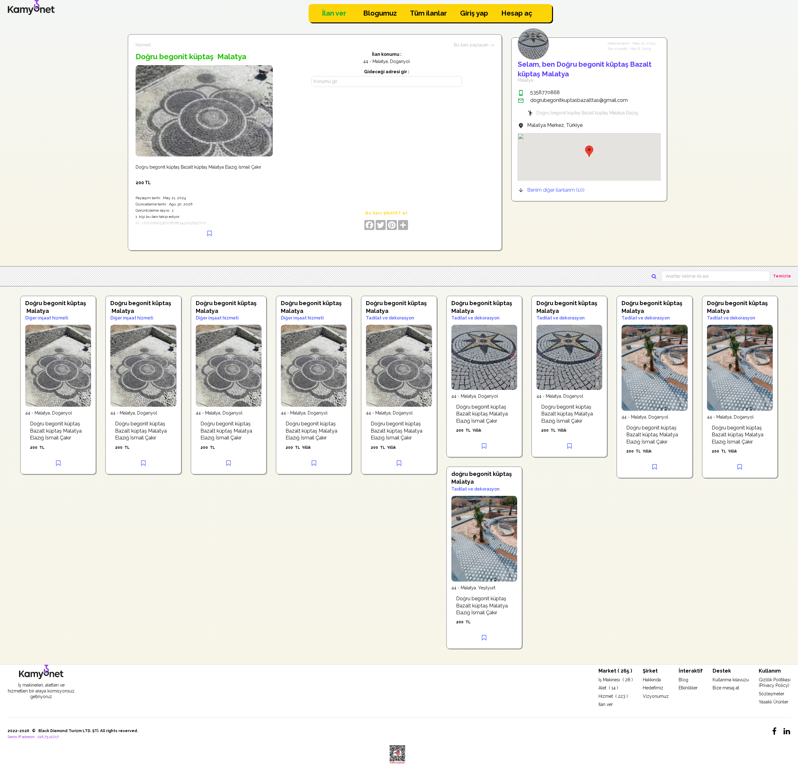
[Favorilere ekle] (209, 233)
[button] (589, 151)
